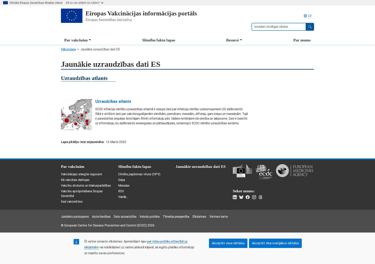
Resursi (232, 40)
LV (310, 16)
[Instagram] (254, 197)
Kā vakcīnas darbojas (75, 180)
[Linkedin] (235, 197)
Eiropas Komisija (242, 171)
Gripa (121, 180)
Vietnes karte (218, 216)
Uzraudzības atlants (113, 101)
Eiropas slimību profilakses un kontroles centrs (264, 171)
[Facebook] (248, 197)
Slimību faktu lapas (158, 40)
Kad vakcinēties (72, 201)
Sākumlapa (68, 49)
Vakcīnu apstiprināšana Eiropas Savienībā (82, 193)
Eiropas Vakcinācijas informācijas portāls (141, 13)
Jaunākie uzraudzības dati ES (201, 166)
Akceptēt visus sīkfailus (228, 243)
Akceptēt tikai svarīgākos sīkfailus (275, 243)
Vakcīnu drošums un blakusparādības (86, 185)
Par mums (302, 40)
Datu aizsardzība (125, 216)
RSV (121, 191)
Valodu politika (149, 216)
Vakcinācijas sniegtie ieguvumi (81, 174)
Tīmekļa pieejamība (176, 216)
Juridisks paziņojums (75, 216)
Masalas (123, 185)
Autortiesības (101, 216)
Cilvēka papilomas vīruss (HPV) (139, 174)
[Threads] (260, 197)
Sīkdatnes (199, 216)
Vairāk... (123, 197)
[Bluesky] (241, 197)
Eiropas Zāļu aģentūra (294, 170)
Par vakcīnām (76, 40)
